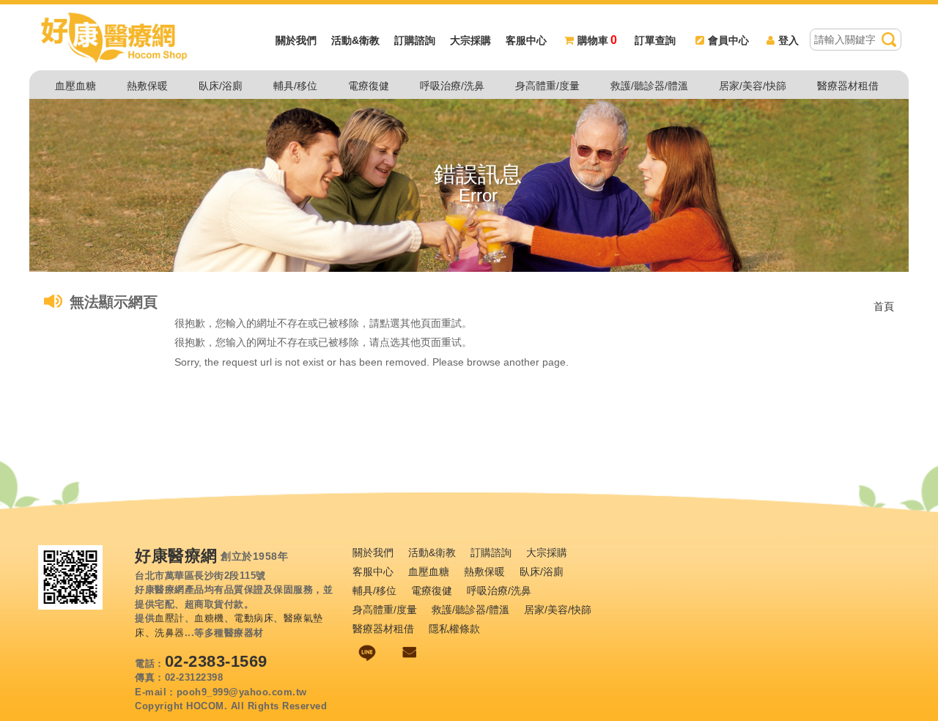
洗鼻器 (170, 632)
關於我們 (296, 40)
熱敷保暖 (147, 86)
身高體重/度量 (547, 86)
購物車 (597, 40)
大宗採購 (470, 40)
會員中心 (728, 40)
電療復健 (368, 86)
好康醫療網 (176, 556)
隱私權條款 (454, 629)
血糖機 (209, 618)
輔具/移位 (295, 86)
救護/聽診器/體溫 (649, 86)
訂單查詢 (655, 40)
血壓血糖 (75, 86)
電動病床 (253, 618)
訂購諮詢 (414, 40)
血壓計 (170, 618)
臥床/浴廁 (221, 86)
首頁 (884, 306)
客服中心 (526, 40)
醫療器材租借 (848, 86)
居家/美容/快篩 (752, 86)
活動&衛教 (355, 40)
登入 (788, 40)
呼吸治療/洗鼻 (452, 86)
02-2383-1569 (216, 661)
